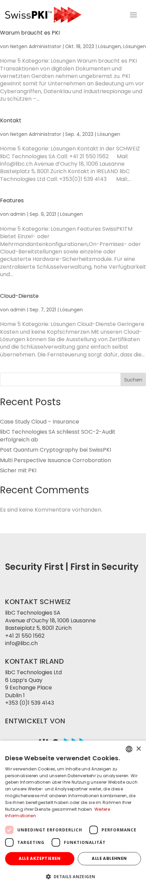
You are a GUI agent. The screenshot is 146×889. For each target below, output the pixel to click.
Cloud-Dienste (19, 296)
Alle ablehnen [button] (109, 858)
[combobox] (129, 749)
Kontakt (10, 120)
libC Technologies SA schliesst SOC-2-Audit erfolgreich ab (57, 435)
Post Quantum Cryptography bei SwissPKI (55, 450)
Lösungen (109, 46)
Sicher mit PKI (18, 470)
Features (12, 200)
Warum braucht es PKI (30, 33)
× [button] (138, 748)
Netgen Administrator (35, 46)
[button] (73, 876)
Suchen (133, 379)
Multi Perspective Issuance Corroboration (55, 460)
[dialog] (73, 815)
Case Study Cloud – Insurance (39, 422)
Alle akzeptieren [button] (39, 858)
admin (17, 214)
